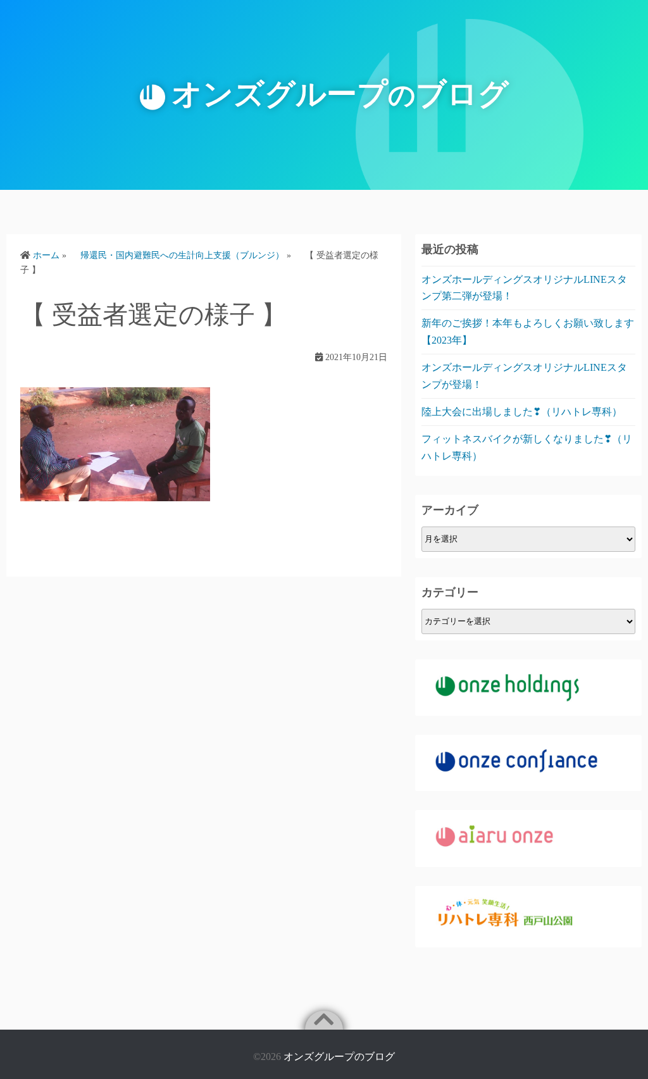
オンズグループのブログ (339, 1056)
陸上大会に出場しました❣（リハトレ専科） (521, 411)
